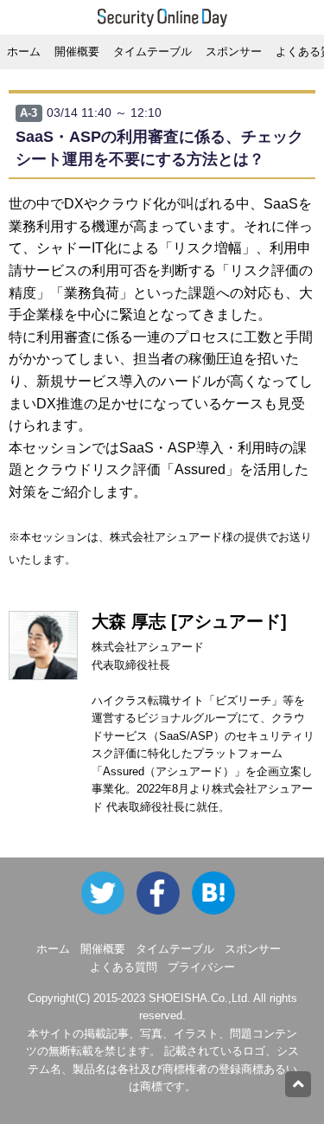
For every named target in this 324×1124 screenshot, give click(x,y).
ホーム (24, 51)
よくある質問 (123, 966)
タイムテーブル (152, 51)
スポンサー (234, 51)
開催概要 (76, 51)
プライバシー (201, 966)
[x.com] (107, 891)
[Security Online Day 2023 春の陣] (164, 891)
